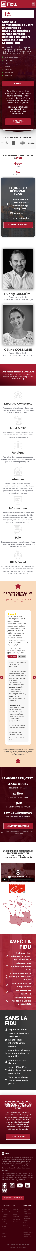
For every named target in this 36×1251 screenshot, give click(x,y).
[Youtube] (19, 1145)
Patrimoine (18, 479)
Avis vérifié (13, 632)
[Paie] (18, 529)
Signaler (22, 632)
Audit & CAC (18, 428)
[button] (33, 4)
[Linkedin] (27, 1145)
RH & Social (18, 562)
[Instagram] (12, 1145)
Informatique (18, 508)
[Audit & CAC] (18, 420)
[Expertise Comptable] (18, 395)
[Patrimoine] (18, 471)
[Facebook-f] (4, 1145)
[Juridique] (18, 444)
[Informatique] (18, 500)
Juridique (18, 452)
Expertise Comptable (18, 403)
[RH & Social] (18, 554)
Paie (18, 537)
